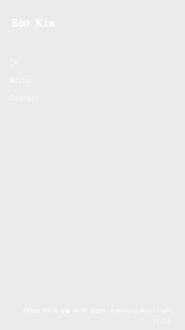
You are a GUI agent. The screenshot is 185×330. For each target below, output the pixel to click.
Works (18, 80)
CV (11, 62)
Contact (22, 97)
